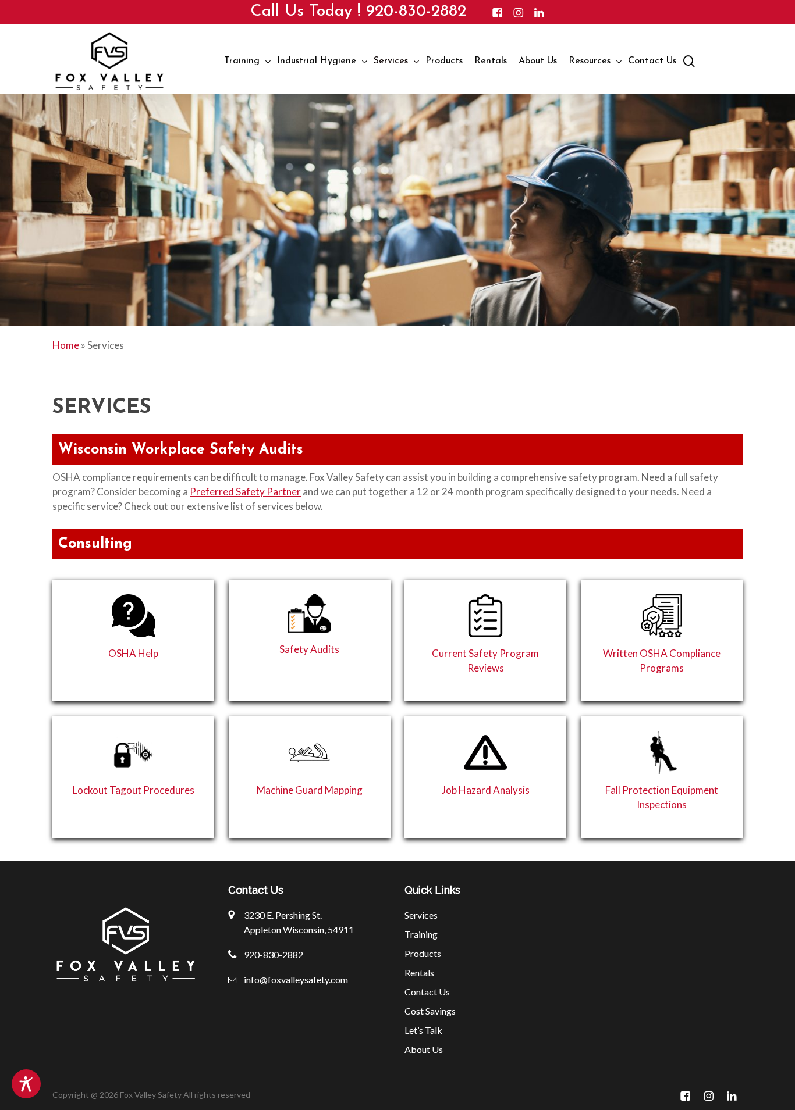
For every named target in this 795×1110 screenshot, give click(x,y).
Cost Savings (430, 1010)
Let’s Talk (423, 1030)
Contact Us (427, 991)
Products (422, 953)
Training (421, 934)
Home (65, 345)
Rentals (419, 972)
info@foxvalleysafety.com (296, 979)
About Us (423, 1049)
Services (421, 914)
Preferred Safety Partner (245, 492)
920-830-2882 (416, 11)
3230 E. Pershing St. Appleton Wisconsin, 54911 (299, 922)
